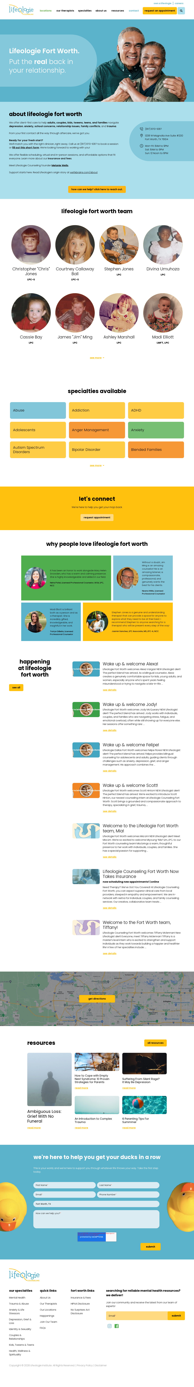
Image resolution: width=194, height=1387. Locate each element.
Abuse (18, 410)
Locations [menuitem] (46, 10)
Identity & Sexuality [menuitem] (20, 1329)
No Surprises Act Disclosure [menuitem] (80, 1311)
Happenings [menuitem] (47, 1316)
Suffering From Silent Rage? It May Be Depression (141, 1080)
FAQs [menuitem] (43, 1328)
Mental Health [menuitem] (17, 1297)
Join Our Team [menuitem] (48, 1322)
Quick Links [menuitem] (48, 1291)
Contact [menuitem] (134, 10)
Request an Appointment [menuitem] (160, 10)
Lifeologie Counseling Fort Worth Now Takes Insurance (141, 874)
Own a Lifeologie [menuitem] (162, 3)
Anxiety (137, 429)
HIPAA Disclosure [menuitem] (80, 1303)
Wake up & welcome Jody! (130, 704)
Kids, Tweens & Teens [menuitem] (21, 1345)
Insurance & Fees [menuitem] (81, 1297)
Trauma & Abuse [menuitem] (19, 1303)
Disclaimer (101, 1365)
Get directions (97, 998)
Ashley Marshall (119, 337)
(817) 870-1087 (153, 129)
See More (96, 357)
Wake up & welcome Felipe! (131, 745)
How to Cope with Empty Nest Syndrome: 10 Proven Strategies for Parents (92, 1079)
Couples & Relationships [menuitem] (17, 1337)
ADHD (136, 410)
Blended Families (146, 449)
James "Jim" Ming (75, 337)
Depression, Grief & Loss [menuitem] (20, 1321)
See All (16, 687)
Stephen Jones (119, 269)
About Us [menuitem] (101, 10)
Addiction (80, 410)
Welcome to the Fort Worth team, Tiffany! (137, 925)
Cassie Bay (31, 337)
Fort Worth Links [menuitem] (82, 1291)
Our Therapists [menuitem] (65, 10)
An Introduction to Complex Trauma (93, 1120)
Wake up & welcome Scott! (130, 785)
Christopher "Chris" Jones (31, 271)
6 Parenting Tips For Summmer (135, 1120)
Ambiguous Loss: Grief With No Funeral (44, 1116)
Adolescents (24, 429)
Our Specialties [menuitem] (20, 1291)
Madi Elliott (163, 337)
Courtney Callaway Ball (75, 271)
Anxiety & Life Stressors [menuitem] (16, 1311)
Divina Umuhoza (163, 269)
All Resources (155, 1043)
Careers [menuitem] (179, 3)
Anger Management (90, 429)
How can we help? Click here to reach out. (97, 189)
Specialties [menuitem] (85, 10)
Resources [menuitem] (117, 10)
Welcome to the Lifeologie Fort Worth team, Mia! (140, 828)
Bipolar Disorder (86, 449)
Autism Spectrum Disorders (28, 449)
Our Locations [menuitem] (48, 1310)
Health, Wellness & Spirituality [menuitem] (19, 1352)
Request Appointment (97, 517)
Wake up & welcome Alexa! (130, 664)
